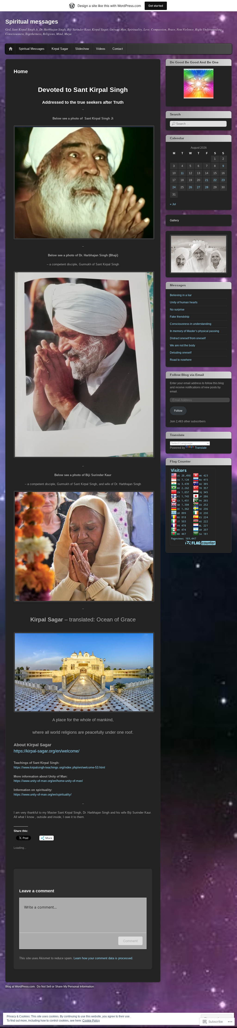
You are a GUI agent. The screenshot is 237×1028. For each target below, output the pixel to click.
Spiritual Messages (31, 48)
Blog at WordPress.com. (20, 986)
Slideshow (82, 48)
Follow (178, 410)
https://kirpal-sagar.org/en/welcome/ (46, 751)
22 (215, 180)
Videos (100, 48)
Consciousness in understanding (190, 324)
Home (10, 49)
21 (206, 180)
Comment (130, 941)
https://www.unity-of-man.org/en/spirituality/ (43, 794)
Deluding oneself (180, 352)
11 (182, 173)
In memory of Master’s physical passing (194, 331)
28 (206, 187)
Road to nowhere (181, 359)
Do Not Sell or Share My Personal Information (65, 986)
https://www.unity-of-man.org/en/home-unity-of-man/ (48, 781)
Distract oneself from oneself (188, 338)
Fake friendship (179, 316)
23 (223, 180)
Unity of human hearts (183, 302)
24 (174, 187)
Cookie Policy (91, 1020)
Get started (155, 5)
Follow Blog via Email (187, 375)
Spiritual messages (31, 21)
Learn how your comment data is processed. (103, 958)
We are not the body (182, 345)
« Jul (173, 204)
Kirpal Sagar (60, 48)
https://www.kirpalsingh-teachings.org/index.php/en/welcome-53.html (59, 767)
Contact (117, 48)
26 (190, 187)
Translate (201, 447)
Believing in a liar (181, 295)
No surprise (177, 309)
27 (198, 187)
